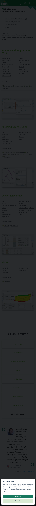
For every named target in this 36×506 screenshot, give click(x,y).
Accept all (18, 496)
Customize (18, 501)
